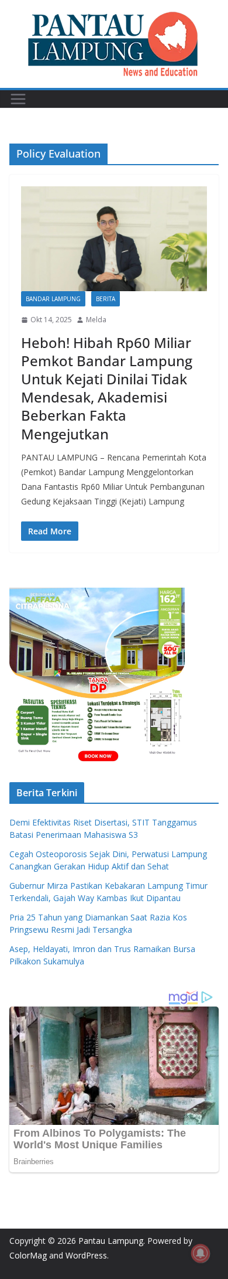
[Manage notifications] (200, 1253)
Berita (105, 299)
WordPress (86, 1255)
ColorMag (28, 1255)
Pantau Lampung (110, 1240)
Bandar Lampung (53, 299)
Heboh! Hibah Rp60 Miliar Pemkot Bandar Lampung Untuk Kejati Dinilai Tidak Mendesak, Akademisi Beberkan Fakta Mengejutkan (106, 388)
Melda (96, 320)
